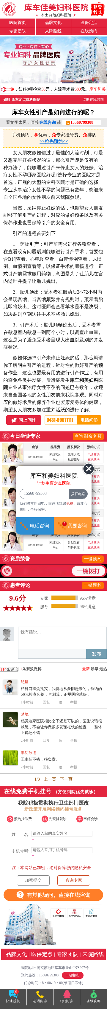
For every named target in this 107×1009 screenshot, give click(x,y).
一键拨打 (73, 975)
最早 (94, 669)
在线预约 (89, 31)
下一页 (66, 779)
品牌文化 (53, 22)
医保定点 (89, 22)
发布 (96, 654)
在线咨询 (47, 122)
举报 (73, 702)
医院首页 (17, 22)
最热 (103, 669)
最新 (86, 669)
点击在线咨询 (93, 99)
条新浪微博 (21, 669)
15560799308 (81, 122)
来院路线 (53, 31)
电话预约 (94, 454)
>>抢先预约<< (54, 141)
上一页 (50, 779)
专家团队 (17, 31)
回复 (46, 702)
